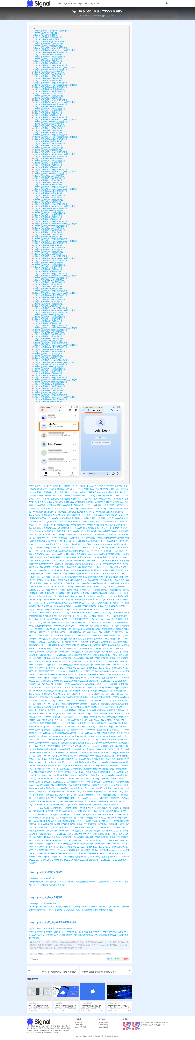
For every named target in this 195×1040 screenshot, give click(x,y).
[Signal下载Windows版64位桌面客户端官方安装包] (119, 991)
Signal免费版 (50, 954)
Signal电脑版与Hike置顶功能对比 (48, 59)
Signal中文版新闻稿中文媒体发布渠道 (39, 1007)
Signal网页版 (106, 954)
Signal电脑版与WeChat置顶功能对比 (50, 56)
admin (35, 959)
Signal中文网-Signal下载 (95, 1036)
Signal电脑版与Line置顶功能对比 (48, 46)
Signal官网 (60, 954)
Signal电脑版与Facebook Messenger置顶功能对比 (56, 50)
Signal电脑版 (81, 954)
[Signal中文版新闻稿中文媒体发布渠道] (39, 991)
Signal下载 (94, 3)
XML (117, 1036)
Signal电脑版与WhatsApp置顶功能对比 (51, 48)
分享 (110, 959)
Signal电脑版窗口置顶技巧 (46, 35)
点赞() (126, 959)
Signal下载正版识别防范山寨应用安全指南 (92, 1007)
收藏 (118, 959)
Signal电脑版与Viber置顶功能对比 (49, 43)
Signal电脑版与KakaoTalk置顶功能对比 (51, 52)
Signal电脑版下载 (94, 954)
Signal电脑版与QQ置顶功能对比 (48, 39)
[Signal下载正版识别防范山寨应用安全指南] (92, 991)
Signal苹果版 (103, 1025)
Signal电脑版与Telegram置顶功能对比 (51, 41)
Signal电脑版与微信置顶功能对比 (48, 37)
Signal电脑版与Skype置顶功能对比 (49, 54)
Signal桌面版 (70, 954)
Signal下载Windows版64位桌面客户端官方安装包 (119, 1007)
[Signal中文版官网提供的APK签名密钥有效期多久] (66, 991)
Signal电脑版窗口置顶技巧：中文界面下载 (52, 30)
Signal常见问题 (70, 3)
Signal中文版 (39, 954)
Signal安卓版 (103, 1027)
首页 (59, 3)
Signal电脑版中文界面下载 (46, 33)
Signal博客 (83, 3)
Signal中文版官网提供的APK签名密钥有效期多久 (66, 1007)
